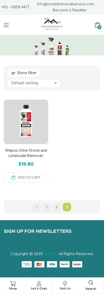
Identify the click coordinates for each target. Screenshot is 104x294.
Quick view (32, 128)
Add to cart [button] (29, 177)
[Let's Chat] (38, 283)
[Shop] (12, 283)
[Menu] (6, 25)
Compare (20, 128)
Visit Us (65, 288)
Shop (13, 288)
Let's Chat (39, 288)
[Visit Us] (65, 283)
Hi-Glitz (50, 254)
